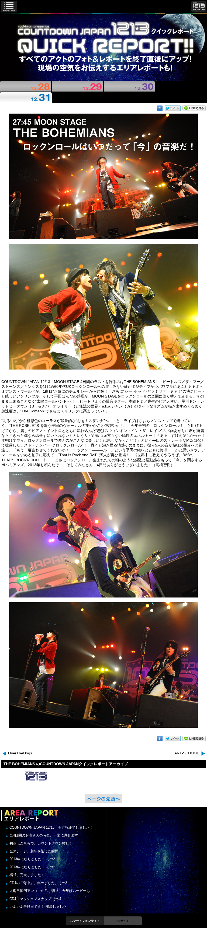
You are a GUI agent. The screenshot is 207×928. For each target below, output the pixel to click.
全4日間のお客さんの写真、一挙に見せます (43, 835)
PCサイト (122, 920)
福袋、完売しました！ (26, 875)
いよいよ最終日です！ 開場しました (38, 907)
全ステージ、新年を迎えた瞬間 (33, 851)
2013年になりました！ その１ (33, 867)
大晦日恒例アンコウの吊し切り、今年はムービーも (49, 891)
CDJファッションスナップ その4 (35, 899)
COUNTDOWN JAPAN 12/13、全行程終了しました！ (51, 827)
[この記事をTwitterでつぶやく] (173, 108)
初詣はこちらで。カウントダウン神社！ (41, 843)
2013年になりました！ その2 (32, 859)
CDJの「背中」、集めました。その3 (38, 883)
